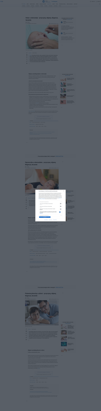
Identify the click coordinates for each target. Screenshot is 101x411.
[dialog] (50, 205)
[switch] (60, 203)
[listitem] (50, 201)
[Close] (64, 191)
